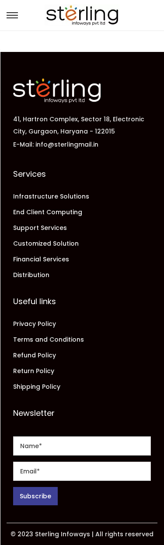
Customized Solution (46, 243)
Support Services (40, 227)
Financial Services (41, 259)
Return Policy (33, 371)
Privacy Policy (34, 323)
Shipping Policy (36, 386)
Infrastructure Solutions (51, 196)
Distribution (31, 275)
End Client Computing (47, 212)
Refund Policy (34, 355)
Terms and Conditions (48, 339)
